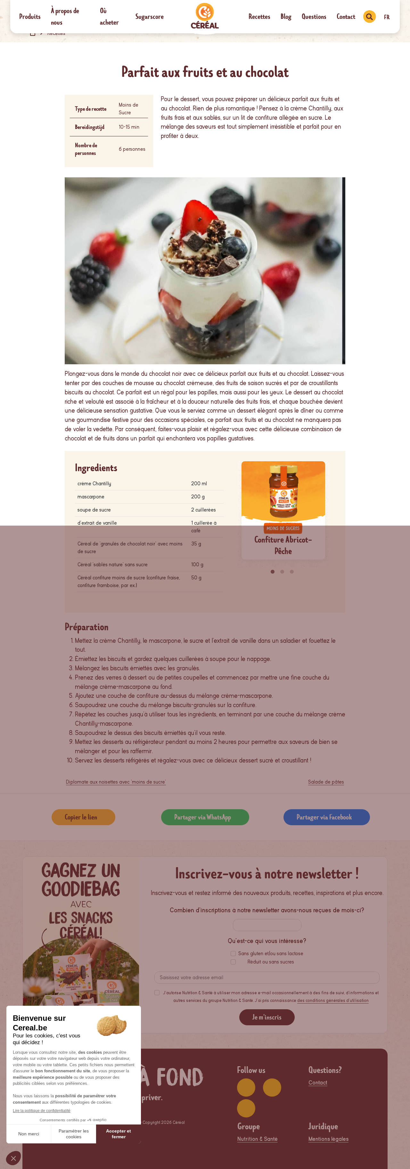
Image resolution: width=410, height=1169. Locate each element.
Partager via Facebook (324, 817)
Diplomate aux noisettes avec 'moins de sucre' (116, 782)
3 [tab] (293, 572)
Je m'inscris (267, 1017)
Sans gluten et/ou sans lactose (270, 953)
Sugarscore (149, 16)
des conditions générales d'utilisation (333, 1000)
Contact (346, 16)
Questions (314, 16)
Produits (30, 16)
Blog (286, 16)
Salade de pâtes (326, 782)
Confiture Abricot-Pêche (283, 545)
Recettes (259, 16)
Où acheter (109, 16)
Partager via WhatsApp (202, 817)
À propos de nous (65, 16)
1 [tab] (273, 572)
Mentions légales (328, 1139)
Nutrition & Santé (257, 1139)
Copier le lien (81, 817)
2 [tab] (283, 572)
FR (387, 17)
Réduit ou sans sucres (271, 961)
